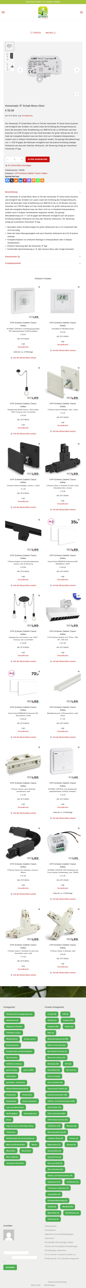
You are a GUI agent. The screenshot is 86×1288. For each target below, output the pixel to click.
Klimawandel (11, 1101)
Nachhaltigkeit (11, 1113)
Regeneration (54, 1144)
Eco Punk (71, 1070)
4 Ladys (52, 1014)
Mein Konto (35, 1285)
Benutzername (9, 1249)
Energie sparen (30, 1039)
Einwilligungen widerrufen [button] (55, 1250)
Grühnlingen (11, 1076)
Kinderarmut (11, 1095)
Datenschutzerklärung (57, 1282)
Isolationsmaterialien (57, 1095)
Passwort (7, 1257)
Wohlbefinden (72, 1213)
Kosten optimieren (30, 1101)
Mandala (71, 1126)
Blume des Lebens (56, 1057)
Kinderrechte (27, 1095)
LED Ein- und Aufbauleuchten (61, 1101)
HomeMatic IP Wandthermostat (63, 329)
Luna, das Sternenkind (15, 1107)
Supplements (54, 1182)
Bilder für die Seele (56, 1045)
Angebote (53, 1026)
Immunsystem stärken (57, 1088)
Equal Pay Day (11, 1057)
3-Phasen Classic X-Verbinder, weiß (62, 951)
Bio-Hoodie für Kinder (57, 1051)
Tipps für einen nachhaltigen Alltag (19, 1126)
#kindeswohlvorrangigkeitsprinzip (19, 1014)
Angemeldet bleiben (14, 1262)
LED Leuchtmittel (56, 1113)
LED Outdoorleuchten (58, 1120)
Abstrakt (52, 1020)
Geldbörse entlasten (14, 1064)
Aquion (69, 1026)
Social (8, 1120)
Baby (51, 1033)
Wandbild (67, 1207)
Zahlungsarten (51, 1226)
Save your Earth (55, 1163)
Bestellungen (49, 1285)
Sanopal (71, 1144)
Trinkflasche (72, 1182)
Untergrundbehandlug (57, 1200)
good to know (11, 1070)
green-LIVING (28, 1070)
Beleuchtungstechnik (58, 1039)
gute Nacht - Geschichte (15, 1082)
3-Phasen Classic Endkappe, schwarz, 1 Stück (23, 485)
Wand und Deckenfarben (15, 1144)
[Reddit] (16, 180)
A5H (65, 1014)
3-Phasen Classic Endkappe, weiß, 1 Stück (63, 410)
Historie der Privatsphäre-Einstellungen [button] (61, 1246)
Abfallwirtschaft (12, 1020)
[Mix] (33, 180)
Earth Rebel (54, 1070)
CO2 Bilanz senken (13, 1033)
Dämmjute (53, 1064)
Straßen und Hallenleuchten (60, 1175)
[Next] (77, 70)
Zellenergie (53, 1219)
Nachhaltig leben (30, 1113)
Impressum (49, 1238)
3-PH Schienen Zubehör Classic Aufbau (30, 173)
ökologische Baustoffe (15, 1163)
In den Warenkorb (37, 159)
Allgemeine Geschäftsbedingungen (59, 1234)
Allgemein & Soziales (14, 1026)
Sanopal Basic (54, 1151)
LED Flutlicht (54, 1107)
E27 (68, 1064)
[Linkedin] (20, 180)
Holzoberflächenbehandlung (17, 1088)
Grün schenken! (55, 1082)
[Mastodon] (29, 180)
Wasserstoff (26, 1151)
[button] (18, 165)
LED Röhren (54, 1126)
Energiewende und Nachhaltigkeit (19, 1051)
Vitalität (52, 1207)
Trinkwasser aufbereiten (58, 1188)
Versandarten (50, 1230)
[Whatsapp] (38, 180)
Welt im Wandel (12, 1157)
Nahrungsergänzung (57, 1132)
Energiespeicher (12, 1045)
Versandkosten (27, 116)
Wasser (34, 1144)
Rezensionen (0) (12, 257)
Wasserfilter (10, 1151)
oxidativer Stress (55, 1138)
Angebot (68, 1020)
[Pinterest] (25, 180)
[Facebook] (7, 180)
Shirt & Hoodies (55, 1169)
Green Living (54, 1076)
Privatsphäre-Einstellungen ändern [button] (59, 1242)
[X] (12, 180)
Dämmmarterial (12, 1039)
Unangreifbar (54, 1194)
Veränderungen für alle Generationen (20, 1138)
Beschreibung (11, 192)
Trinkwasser (10, 1132)
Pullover (73, 1138)
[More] (42, 180)
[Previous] (20, 70)
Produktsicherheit (13, 263)
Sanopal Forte (54, 1157)
